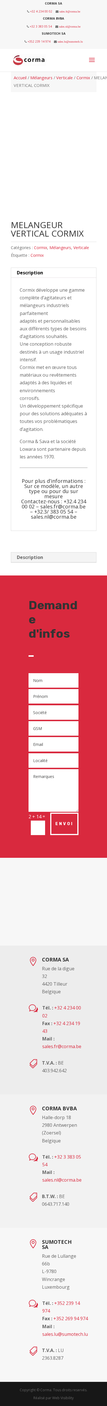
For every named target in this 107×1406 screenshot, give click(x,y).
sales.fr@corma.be (69, 11)
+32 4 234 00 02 (41, 11)
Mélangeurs (41, 77)
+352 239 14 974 (39, 41)
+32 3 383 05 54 (41, 26)
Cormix (83, 77)
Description (30, 273)
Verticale (64, 77)
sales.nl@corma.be (69, 26)
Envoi (64, 823)
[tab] (54, 273)
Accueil (20, 77)
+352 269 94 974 (70, 1318)
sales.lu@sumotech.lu (70, 41)
